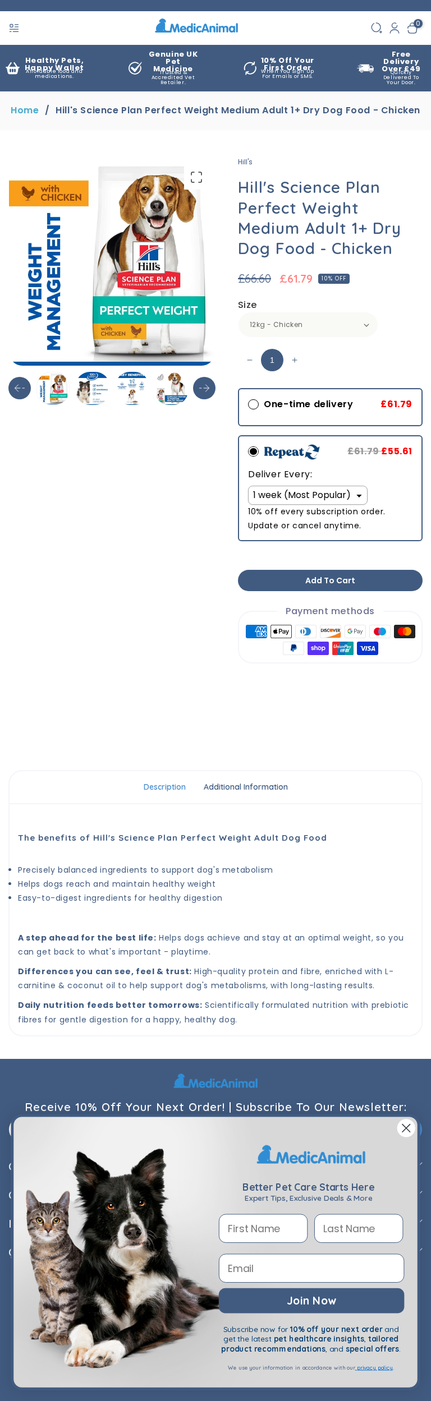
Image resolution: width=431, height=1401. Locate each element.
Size (247, 304)
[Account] (394, 28)
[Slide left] (19, 388)
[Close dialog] (406, 1128)
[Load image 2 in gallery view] (92, 388)
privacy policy (374, 1367)
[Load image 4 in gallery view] (171, 388)
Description (165, 787)
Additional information (246, 787)
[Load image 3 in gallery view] (132, 388)
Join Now (311, 1300)
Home (25, 110)
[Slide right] (204, 388)
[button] (15, 28)
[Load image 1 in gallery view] (53, 388)
